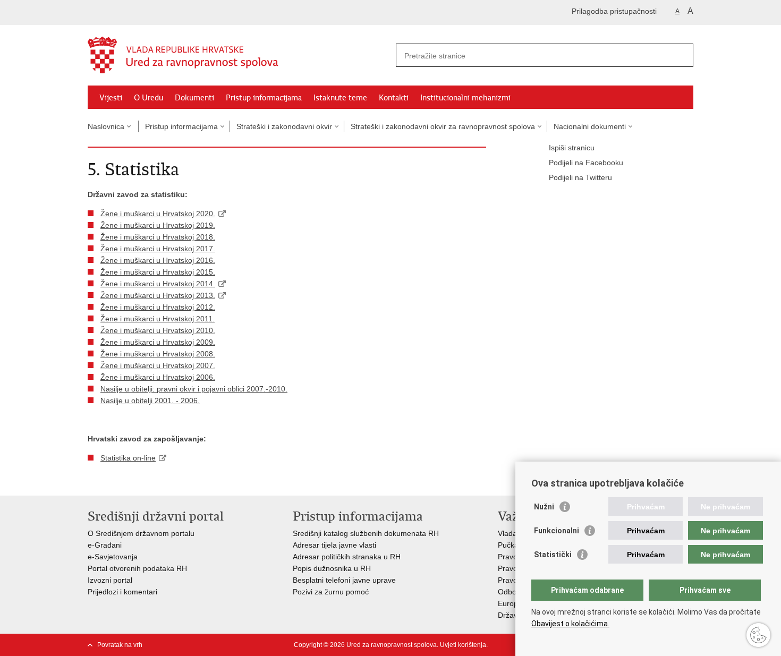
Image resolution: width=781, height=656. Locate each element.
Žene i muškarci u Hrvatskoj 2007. (157, 365)
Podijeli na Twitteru (580, 177)
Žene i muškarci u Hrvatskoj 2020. (157, 213)
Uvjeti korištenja (463, 645)
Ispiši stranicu (572, 147)
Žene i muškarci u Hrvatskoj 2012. (157, 307)
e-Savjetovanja (113, 556)
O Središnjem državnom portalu (141, 533)
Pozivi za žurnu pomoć (331, 591)
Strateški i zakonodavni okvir (284, 126)
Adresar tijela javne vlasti (334, 545)
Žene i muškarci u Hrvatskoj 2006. (157, 377)
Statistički (553, 554)
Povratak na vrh (119, 645)
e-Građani (105, 545)
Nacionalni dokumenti (590, 126)
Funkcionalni (556, 530)
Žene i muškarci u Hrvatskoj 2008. (157, 354)
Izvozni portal (110, 580)
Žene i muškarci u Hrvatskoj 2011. (157, 318)
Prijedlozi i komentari (122, 591)
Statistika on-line (128, 458)
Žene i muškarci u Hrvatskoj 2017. (157, 248)
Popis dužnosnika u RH (332, 568)
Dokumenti (194, 98)
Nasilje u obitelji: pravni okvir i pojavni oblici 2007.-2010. (193, 389)
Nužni (544, 506)
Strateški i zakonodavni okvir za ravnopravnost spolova (443, 126)
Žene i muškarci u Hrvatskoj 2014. (157, 283)
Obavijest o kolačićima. (570, 623)
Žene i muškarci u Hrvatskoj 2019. (157, 225)
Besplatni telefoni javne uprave (344, 580)
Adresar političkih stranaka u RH (347, 556)
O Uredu (148, 98)
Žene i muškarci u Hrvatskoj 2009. (157, 342)
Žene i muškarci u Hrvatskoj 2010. (157, 330)
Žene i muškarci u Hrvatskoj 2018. (157, 237)
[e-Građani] (133, 12)
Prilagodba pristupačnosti (614, 11)
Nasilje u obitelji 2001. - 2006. (150, 400)
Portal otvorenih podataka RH (138, 568)
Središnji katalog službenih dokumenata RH (366, 533)
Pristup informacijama (264, 98)
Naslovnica (106, 126)
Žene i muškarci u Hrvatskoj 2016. (157, 260)
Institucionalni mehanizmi (465, 98)
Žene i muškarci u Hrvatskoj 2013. (157, 295)
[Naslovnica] (239, 56)
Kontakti (394, 98)
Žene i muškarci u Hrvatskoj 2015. (157, 272)
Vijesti (110, 98)
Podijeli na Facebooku (586, 162)
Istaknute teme (340, 98)
